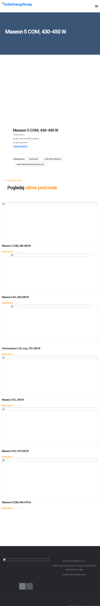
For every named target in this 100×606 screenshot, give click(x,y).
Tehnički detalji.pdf (20, 146)
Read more (7, 251)
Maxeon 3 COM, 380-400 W (16, 246)
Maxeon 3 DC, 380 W (13, 400)
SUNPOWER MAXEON (52, 159)
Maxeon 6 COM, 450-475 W (16, 502)
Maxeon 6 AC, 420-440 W (15, 297)
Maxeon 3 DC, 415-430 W (15, 451)
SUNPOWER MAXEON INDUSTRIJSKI (30, 164)
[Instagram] (29, 586)
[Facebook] (22, 586)
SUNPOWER (33, 159)
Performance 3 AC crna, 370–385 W (21, 348)
